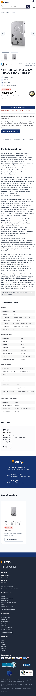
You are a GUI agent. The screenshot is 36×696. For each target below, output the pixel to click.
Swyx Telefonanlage (6, 627)
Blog (8, 688)
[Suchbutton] (28, 7)
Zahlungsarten (5, 600)
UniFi (13, 12)
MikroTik (3, 648)
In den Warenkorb (17, 107)
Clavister (3, 646)
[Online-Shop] (32, 7)
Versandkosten (18, 680)
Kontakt (3, 596)
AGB (12, 688)
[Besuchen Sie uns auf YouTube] (10, 566)
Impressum (4, 691)
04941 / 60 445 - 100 (12, 589)
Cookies (3, 688)
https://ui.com (7, 432)
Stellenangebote (5, 621)
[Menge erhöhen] (33, 103)
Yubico (3, 650)
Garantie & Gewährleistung (8, 602)
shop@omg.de (9, 586)
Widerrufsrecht (27, 688)
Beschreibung (7, 140)
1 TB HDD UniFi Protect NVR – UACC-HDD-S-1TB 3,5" (13, 523)
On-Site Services (5, 629)
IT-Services (4, 623)
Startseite (6, 12)
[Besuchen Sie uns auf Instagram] (6, 566)
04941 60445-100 (25, 476)
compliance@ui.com (8, 448)
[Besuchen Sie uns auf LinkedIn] (14, 566)
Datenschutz (17, 688)
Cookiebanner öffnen (9, 131)
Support (3, 625)
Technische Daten (19, 140)
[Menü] (32, 671)
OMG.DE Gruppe (5, 617)
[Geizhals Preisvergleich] (27, 665)
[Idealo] (9, 673)
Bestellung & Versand (7, 598)
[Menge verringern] (25, 103)
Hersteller (31, 140)
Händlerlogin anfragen (7, 606)
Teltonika (3, 644)
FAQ (2, 604)
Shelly (3, 642)
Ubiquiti (3, 640)
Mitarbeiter (4, 619)
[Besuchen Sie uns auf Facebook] (2, 566)
